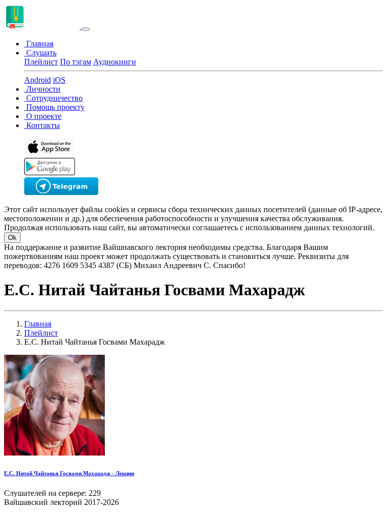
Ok (12, 237)
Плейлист (41, 61)
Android (37, 80)
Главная (37, 323)
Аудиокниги (114, 61)
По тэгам (75, 61)
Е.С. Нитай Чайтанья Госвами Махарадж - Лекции (69, 473)
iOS (59, 80)
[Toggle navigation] (86, 29)
